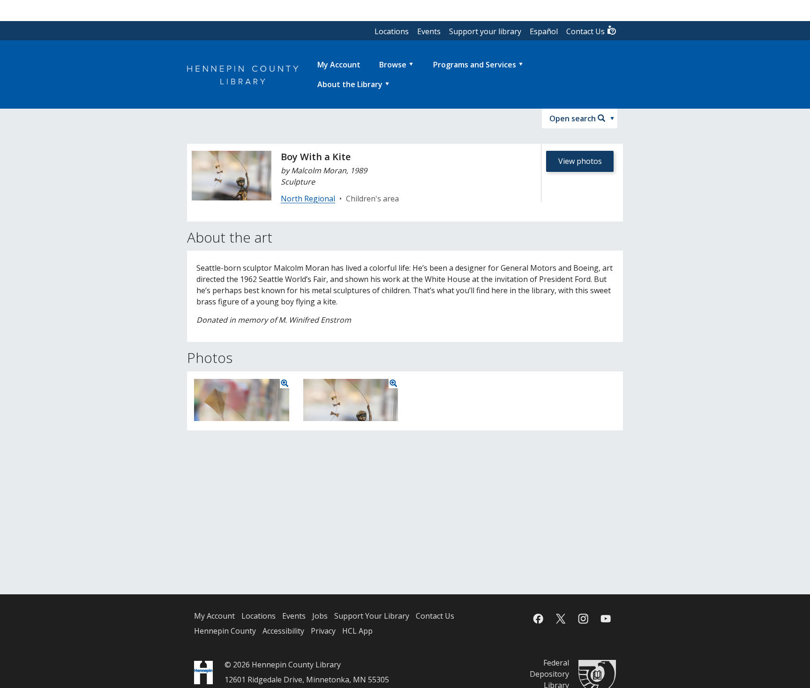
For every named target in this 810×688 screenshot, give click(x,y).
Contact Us (586, 31)
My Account (214, 616)
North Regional (308, 198)
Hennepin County (225, 631)
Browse (392, 64)
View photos (580, 161)
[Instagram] (583, 618)
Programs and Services (474, 64)
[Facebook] (538, 618)
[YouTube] (605, 618)
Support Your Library (371, 616)
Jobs (320, 616)
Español (544, 31)
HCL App (357, 631)
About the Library (349, 84)
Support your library (485, 31)
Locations (392, 31)
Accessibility (283, 631)
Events (429, 31)
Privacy (323, 631)
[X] (560, 618)
